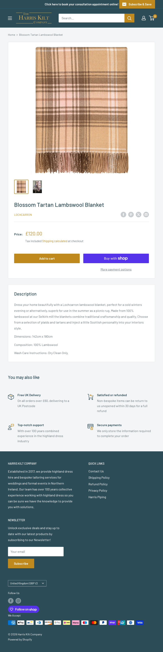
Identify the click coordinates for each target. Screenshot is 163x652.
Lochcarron (23, 214)
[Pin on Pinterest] (131, 214)
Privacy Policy (97, 490)
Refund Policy (98, 484)
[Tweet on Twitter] (138, 214)
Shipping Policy (99, 477)
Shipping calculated (54, 241)
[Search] (129, 18)
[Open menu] (10, 18)
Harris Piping (97, 497)
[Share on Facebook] (123, 214)
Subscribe (21, 563)
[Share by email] (146, 214)
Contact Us (96, 471)
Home (11, 34)
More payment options (116, 269)
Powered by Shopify (20, 639)
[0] (151, 18)
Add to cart (47, 258)
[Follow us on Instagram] (18, 600)
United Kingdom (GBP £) (24, 583)
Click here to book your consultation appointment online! (81, 4)
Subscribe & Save (140, 4)
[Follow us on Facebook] (11, 600)
